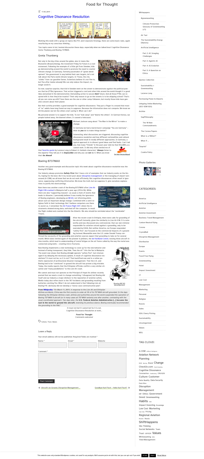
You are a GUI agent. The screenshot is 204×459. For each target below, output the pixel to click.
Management (144, 285)
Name (41, 341)
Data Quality (144, 380)
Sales (141, 309)
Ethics (145, 394)
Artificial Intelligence (150, 48)
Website (101, 341)
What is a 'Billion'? (148, 136)
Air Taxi (144, 35)
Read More (161, 455)
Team (158, 429)
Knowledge (160, 405)
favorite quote (48, 150)
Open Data (141, 412)
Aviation (142, 208)
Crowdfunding (153, 373)
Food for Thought (102, 4)
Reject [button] (153, 455)
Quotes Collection (146, 80)
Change (159, 362)
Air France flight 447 (71, 206)
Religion (142, 299)
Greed (142, 397)
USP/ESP (148, 433)
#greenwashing (147, 18)
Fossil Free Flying (146, 256)
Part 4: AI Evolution (151, 66)
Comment (43, 351)
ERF (140, 394)
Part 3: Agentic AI (150, 61)
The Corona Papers (149, 131)
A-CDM (142, 351)
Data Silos (142, 383)
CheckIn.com (146, 367)
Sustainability (145, 318)
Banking (145, 363)
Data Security (157, 380)
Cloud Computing (158, 367)
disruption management (92, 176)
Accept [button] (145, 455)
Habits (143, 401)
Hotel (141, 266)
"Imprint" (143, 147)
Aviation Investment (147, 213)
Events (142, 251)
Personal (142, 294)
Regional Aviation (149, 415)
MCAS (71, 198)
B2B (140, 363)
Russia (142, 304)
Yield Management (147, 440)
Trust (49, 322)
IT (140, 275)
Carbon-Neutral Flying (148, 223)
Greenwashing (145, 261)
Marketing (143, 290)
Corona (142, 227)
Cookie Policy (146, 152)
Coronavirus (144, 373)
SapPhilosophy (147, 117)
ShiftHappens (148, 422)
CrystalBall (143, 232)
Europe (142, 246)
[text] (39, 12)
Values (54, 322)
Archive (142, 111)
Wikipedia (47, 290)
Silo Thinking (145, 426)
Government (155, 394)
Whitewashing (145, 437)
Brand (150, 363)
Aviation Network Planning (149, 356)
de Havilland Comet (100, 239)
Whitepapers (144, 13)
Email (71, 341)
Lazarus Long (146, 93)
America (142, 199)
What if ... (145, 141)
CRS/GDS (161, 373)
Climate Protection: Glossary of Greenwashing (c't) (154, 27)
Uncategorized (145, 323)
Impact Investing (147, 405)
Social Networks (146, 429)
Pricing (148, 412)
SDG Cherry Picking (147, 313)
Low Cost (143, 280)
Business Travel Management (151, 218)
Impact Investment (147, 270)
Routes (141, 418)
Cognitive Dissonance (150, 370)
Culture (44, 322)
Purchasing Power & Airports (151, 99)
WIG (141, 333)
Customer (154, 377)
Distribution (144, 242)
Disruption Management (149, 237)
